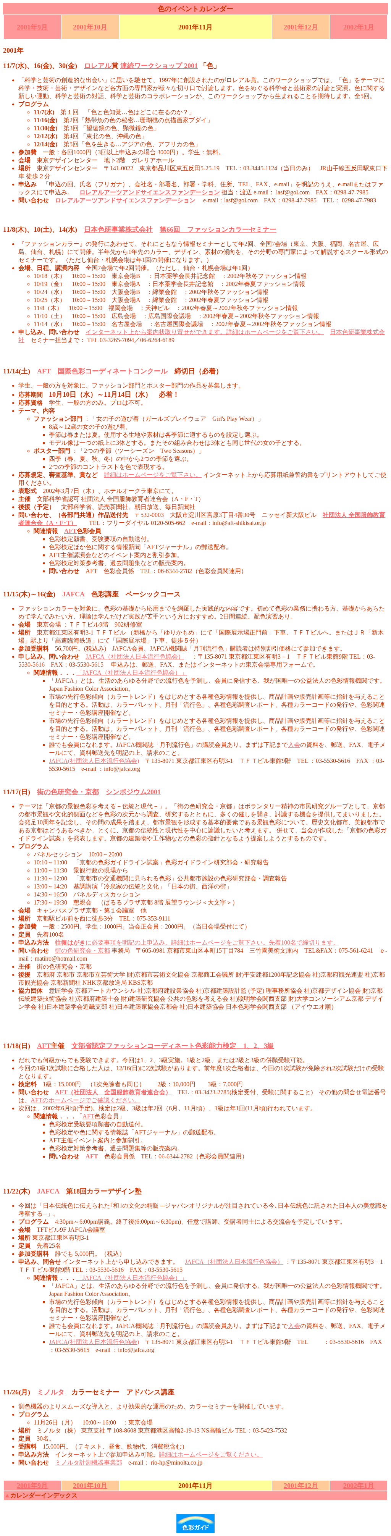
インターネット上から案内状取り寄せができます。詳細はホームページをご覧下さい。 (205, 332)
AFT (44, 371)
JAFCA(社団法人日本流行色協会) (94, 761)
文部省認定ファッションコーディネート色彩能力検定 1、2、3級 (172, 1046)
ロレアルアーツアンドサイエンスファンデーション (125, 200)
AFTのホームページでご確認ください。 (85, 1100)
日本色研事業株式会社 (118, 229)
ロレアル (97, 65)
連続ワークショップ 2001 (159, 65)
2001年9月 (32, 27)
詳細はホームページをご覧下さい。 (153, 475)
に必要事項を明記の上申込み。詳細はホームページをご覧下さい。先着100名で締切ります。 (197, 942)
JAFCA (73, 594)
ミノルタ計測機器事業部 (88, 1462)
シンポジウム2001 (133, 792)
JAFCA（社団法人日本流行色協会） (135, 656)
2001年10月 (90, 27)
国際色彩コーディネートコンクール (113, 371)
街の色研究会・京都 (68, 792)
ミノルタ (51, 1392)
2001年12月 (301, 27)
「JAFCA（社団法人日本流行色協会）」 (131, 672)
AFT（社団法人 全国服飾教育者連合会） (113, 1092)
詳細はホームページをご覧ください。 (211, 1454)
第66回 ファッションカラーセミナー (218, 229)
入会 (294, 744)
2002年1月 (358, 27)
